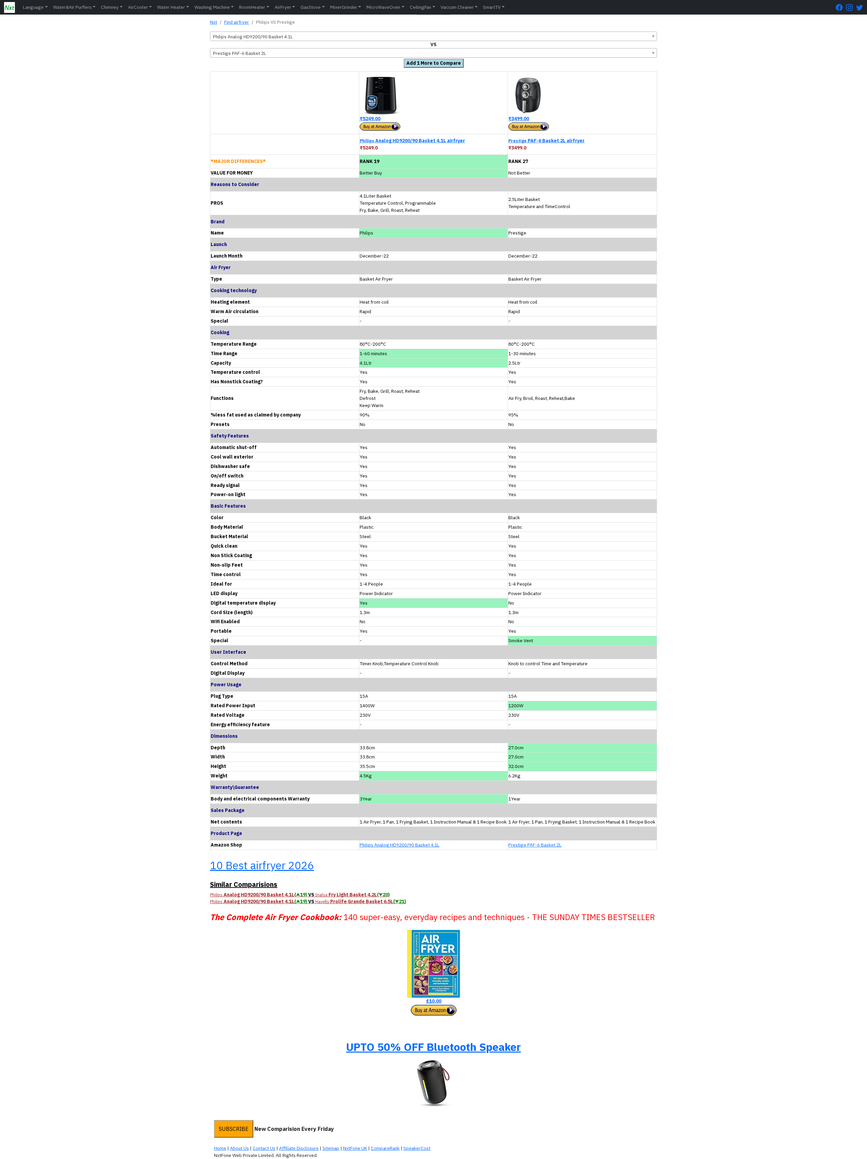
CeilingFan (420, 7)
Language (33, 7)
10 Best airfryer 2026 (262, 865)
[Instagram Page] (851, 7)
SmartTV (492, 7)
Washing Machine (212, 7)
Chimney (110, 7)
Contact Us (264, 1148)
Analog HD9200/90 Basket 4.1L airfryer (412, 141)
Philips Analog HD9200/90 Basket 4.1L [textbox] (253, 37)
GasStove (310, 7)
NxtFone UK (355, 1148)
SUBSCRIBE (234, 1128)
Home (220, 1148)
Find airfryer (236, 22)
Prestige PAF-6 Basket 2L (535, 845)
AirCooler (138, 7)
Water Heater (171, 7)
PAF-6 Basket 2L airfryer (546, 141)
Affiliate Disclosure (299, 1148)
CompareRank (385, 1148)
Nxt (213, 22)
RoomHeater (252, 7)
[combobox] (433, 36)
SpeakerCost (416, 1148)
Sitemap (330, 1148)
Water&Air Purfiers (72, 7)
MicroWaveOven (383, 7)
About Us (239, 1148)
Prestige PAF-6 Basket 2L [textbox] (239, 53)
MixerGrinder (343, 7)
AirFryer (283, 7)
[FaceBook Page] (841, 7)
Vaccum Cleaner (457, 7)
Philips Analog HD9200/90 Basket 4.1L (400, 845)
